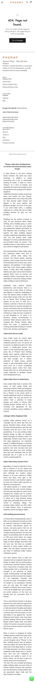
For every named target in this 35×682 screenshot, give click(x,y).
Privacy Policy (7, 82)
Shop (4, 137)
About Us (5, 132)
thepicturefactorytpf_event (10, 119)
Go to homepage (17, 40)
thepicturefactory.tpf (8, 121)
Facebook (5, 98)
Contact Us (6, 135)
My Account (6, 129)
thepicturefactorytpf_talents (10, 117)
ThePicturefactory (22, 108)
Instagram (5, 95)
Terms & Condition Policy (10, 84)
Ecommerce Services (9, 143)
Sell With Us (6, 140)
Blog (4, 101)
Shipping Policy (7, 79)
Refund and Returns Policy (10, 87)
